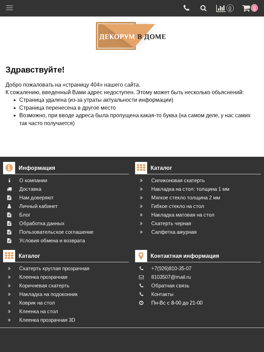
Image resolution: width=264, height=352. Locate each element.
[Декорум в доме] (132, 36)
